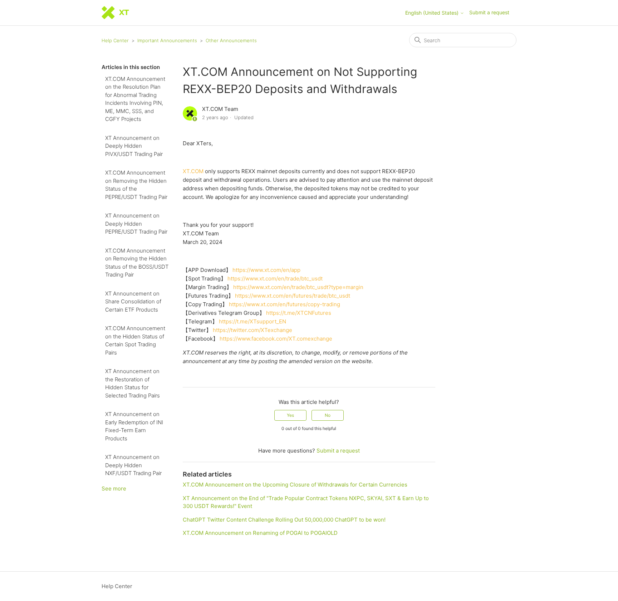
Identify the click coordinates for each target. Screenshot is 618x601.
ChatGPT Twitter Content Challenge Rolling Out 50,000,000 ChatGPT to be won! (284, 519)
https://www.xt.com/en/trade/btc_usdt (275, 278)
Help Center (115, 40)
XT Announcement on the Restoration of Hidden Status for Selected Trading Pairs (132, 383)
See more (114, 488)
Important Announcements (167, 40)
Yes (290, 415)
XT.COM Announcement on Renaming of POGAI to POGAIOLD (260, 532)
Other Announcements (231, 40)
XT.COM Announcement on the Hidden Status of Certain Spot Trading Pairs (135, 340)
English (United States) (432, 13)
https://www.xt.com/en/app (266, 270)
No (327, 415)
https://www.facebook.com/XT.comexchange (276, 338)
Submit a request (489, 12)
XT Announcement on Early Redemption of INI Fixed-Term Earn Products (134, 426)
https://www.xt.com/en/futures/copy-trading (284, 304)
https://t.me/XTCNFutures (298, 312)
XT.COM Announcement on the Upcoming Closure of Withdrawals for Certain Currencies (295, 484)
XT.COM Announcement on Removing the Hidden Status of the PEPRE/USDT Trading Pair (136, 184)
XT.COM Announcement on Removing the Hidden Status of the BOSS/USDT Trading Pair (136, 262)
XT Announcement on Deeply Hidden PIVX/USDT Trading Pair (134, 146)
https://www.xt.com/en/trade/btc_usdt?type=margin (298, 287)
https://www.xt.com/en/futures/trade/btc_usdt (292, 295)
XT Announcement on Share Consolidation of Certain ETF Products (133, 301)
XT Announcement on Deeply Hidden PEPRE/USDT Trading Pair (136, 223)
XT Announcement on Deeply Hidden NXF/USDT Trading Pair (133, 465)
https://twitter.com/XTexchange (252, 330)
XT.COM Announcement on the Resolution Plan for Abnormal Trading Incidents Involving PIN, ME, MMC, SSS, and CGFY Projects (135, 99)
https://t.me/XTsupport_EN (252, 321)
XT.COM (193, 171)
